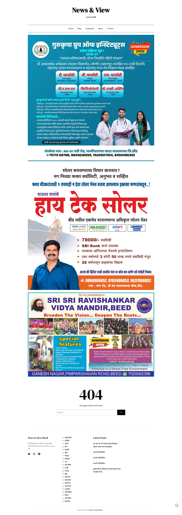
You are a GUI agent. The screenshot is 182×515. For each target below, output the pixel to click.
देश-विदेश (68, 465)
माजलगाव (68, 486)
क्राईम (67, 449)
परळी (66, 468)
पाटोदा (67, 471)
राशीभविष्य (68, 492)
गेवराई (67, 455)
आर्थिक (67, 440)
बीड (66, 474)
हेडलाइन (67, 501)
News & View (91, 10)
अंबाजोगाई (68, 437)
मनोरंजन (67, 477)
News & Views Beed (96, 510)
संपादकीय (68, 498)
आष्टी (66, 443)
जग (66, 461)
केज (66, 446)
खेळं (66, 452)
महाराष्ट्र (68, 483)
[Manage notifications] (177, 505)
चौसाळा (67, 459)
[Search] (121, 412)
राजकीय (67, 489)
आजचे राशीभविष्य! (99, 452)
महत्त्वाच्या (68, 480)
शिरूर (67, 495)
